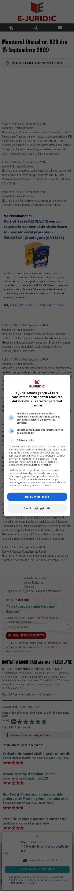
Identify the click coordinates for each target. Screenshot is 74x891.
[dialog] (37, 445)
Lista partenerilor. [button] (41, 464)
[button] (37, 440)
